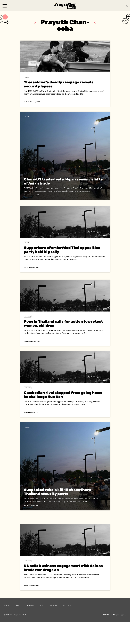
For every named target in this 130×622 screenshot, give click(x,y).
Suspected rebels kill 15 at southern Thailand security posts (57, 492)
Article (6, 605)
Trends (27, 77)
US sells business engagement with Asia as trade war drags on (63, 568)
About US (66, 605)
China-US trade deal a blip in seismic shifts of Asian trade (63, 181)
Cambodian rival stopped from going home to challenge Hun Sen (63, 395)
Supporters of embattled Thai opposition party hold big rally (62, 250)
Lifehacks (53, 605)
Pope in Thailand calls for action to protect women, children (63, 323)
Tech (41, 605)
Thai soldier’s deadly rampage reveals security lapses (58, 84)
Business (28, 316)
